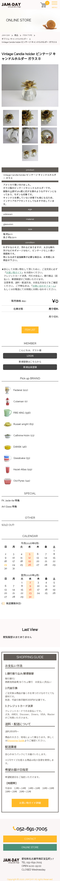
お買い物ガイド (14, 272)
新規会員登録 (30, 367)
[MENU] (55, 4)
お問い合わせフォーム (43, 286)
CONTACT (30, 838)
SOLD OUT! (8, 525)
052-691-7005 (31, 829)
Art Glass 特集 (9, 506)
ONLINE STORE (30, 847)
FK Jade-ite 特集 (11, 500)
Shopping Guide (15, 740)
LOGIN (30, 355)
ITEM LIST (30, 329)
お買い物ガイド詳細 (30, 803)
